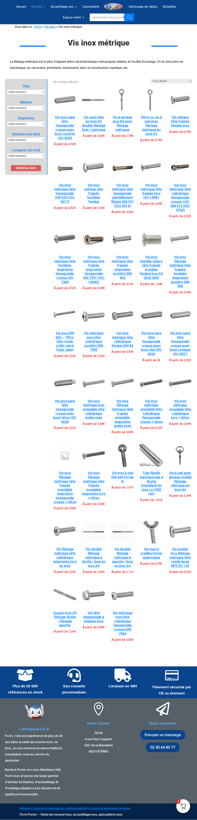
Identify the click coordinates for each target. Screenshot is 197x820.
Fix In (38, 27)
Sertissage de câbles (143, 6)
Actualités (169, 6)
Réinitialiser (26, 168)
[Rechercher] (129, 17)
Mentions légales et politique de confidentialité (52, 808)
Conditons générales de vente (109, 808)
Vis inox (36, 6)
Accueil (21, 6)
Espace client (72, 17)
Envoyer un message (163, 735)
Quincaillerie (91, 6)
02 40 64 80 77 (162, 747)
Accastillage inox (62, 6)
